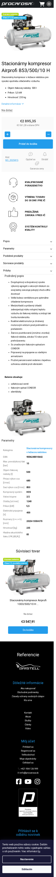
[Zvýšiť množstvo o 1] (7, 134)
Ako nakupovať (28, 688)
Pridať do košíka (28, 143)
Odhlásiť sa (28, 762)
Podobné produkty (13, 255)
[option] (28, 666)
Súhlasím (27, 869)
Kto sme (28, 700)
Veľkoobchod (28, 754)
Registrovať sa (28, 751)
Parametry (8, 248)
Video (28, 728)
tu (39, 851)
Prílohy (7, 270)
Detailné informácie (11, 104)
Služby (28, 720)
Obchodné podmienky (28, 692)
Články (28, 724)
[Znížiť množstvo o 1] (48, 134)
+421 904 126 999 (29, 768)
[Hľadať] (33, 4)
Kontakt (28, 712)
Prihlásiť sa (28, 747)
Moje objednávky (28, 759)
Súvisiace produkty (13, 263)
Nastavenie (27, 859)
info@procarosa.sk (29, 773)
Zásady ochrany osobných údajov (28, 696)
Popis (6, 241)
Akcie (28, 716)
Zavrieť (7, 151)
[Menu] (49, 4)
